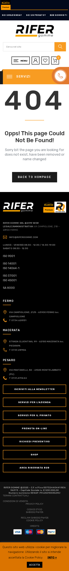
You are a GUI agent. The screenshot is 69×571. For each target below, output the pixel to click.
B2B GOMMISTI (58, 15)
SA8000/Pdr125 (34, 512)
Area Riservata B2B (34, 467)
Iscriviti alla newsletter (34, 389)
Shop (34, 454)
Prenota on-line (34, 428)
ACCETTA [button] (34, 564)
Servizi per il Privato (34, 415)
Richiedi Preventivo (34, 441)
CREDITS (34, 526)
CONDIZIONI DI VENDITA (15, 501)
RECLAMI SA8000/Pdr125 (34, 517)
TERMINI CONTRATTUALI (16, 495)
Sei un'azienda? (12, 15)
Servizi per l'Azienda (34, 402)
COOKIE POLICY (34, 520)
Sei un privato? (36, 15)
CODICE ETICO (34, 509)
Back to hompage (34, 177)
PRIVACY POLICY (34, 504)
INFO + (52, 557)
